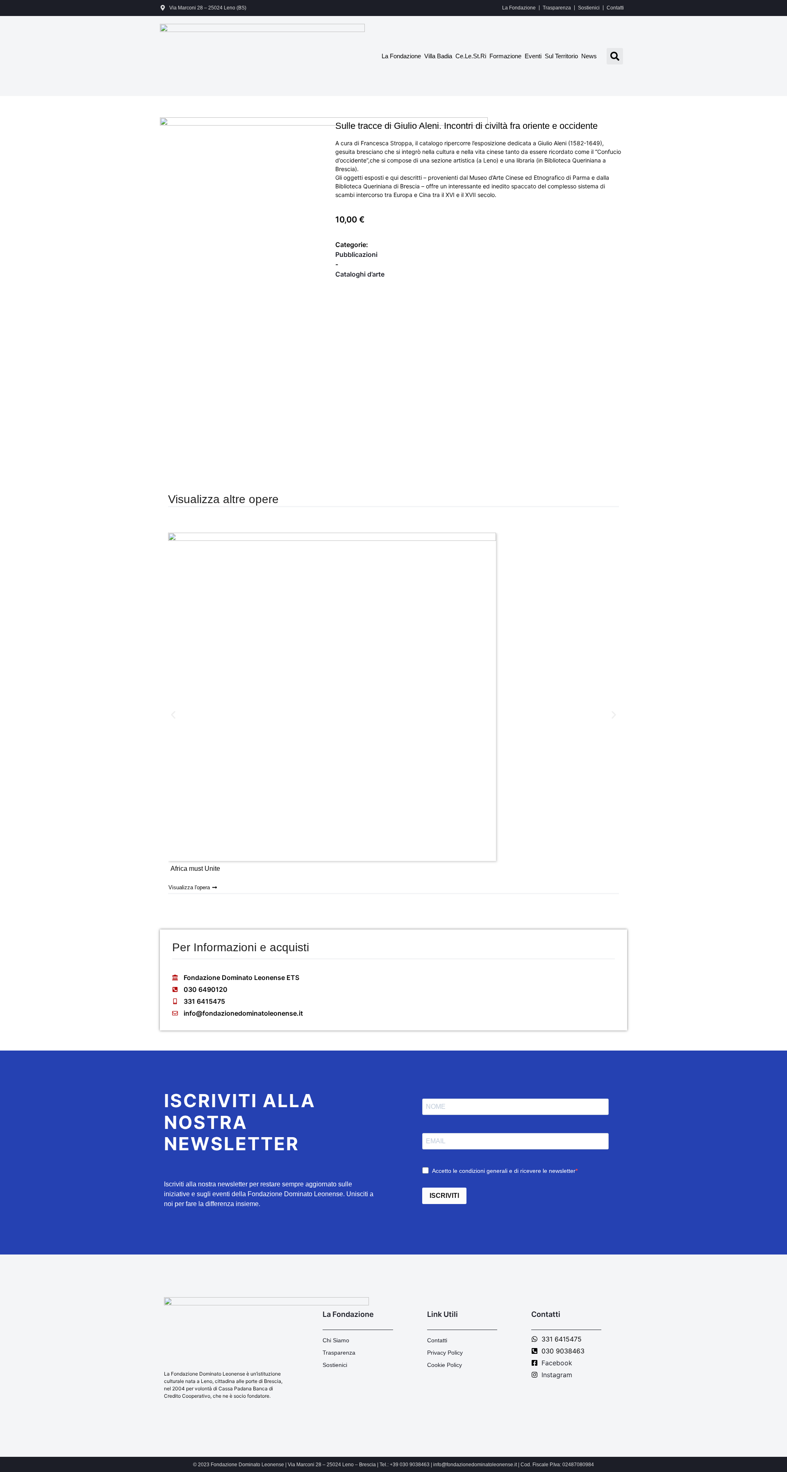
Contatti (615, 8)
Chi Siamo (336, 1340)
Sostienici (589, 8)
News (589, 56)
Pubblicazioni (356, 254)
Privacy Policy (445, 1352)
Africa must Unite (195, 868)
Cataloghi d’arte (359, 274)
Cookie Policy (444, 1365)
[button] (615, 56)
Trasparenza (557, 8)
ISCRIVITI (444, 1195)
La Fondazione (519, 8)
